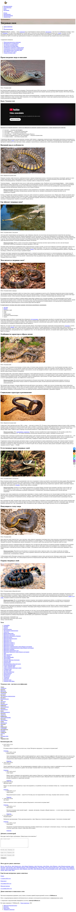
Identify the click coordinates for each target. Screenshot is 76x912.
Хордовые (3, 701)
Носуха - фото (4, 866)
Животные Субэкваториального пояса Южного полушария (19, 648)
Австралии (48, 31)
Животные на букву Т (9, 644)
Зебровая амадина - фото (22, 867)
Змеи (5, 653)
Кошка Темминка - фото (31, 866)
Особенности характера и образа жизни (14, 47)
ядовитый (22, 31)
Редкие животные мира (9, 665)
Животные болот (8, 637)
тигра (59, 33)
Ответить (6, 750)
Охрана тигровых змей (9, 52)
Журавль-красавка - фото (67, 866)
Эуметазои (6, 678)
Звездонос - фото (41, 866)
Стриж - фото (11, 870)
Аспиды (6, 628)
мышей (12, 327)
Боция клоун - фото (20, 866)
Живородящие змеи (9, 633)
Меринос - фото (57, 866)
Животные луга (8, 641)
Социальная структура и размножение (13, 48)
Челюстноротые (8, 673)
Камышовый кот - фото (35, 867)
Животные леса (7, 640)
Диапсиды (6, 632)
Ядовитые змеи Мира (9, 681)
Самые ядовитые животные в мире (12, 668)
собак (2, 597)
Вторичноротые (8, 629)
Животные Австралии (9, 634)
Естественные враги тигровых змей (13, 50)
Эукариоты (6, 677)
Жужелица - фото (41, 869)
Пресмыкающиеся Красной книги (12, 664)
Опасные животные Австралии (12, 660)
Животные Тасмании (9, 649)
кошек (70, 596)
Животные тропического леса (11, 650)
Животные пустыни (9, 645)
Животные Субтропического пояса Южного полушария (18, 646)
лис (73, 596)
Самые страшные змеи (9, 666)
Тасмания (5, 33)
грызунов (67, 325)
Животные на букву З (9, 642)
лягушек (6, 307)
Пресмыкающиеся (5, 712)
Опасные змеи (7, 661)
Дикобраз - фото (66, 869)
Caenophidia (7, 625)
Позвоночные (7, 662)
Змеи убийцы (7, 656)
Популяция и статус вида (10, 51)
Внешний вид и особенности (11, 43)
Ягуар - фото (11, 866)
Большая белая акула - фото (16, 869)
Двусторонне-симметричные (11, 630)
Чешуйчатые (7, 675)
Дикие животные (24, 903)
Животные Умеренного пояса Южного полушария (16, 652)
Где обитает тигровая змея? (11, 45)
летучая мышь (34, 319)
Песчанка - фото (5, 867)
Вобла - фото (49, 866)
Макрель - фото (27, 869)
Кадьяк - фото (12, 867)
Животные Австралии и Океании (12, 636)
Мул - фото (34, 869)
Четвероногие (7, 674)
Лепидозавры (7, 658)
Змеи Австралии (8, 654)
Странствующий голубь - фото (53, 869)
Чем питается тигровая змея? (11, 46)
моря (13, 140)
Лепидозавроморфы (9, 657)
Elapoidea (6, 626)
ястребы (18, 485)
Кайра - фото (44, 867)
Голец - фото (65, 867)
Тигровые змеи (7, 670)
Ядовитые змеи (7, 679)
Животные (3, 691)
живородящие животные (22, 432)
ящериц (5, 308)
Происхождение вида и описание (12, 42)
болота (32, 249)
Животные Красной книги (10, 638)
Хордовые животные (9, 671)
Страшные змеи (8, 669)
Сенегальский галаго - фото (55, 867)
